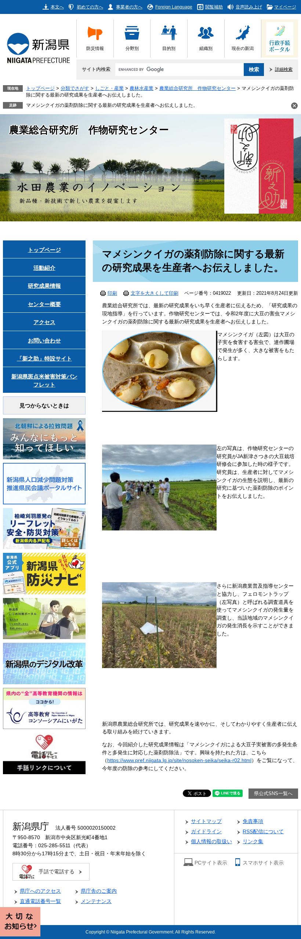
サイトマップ (206, 821)
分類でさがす (75, 88)
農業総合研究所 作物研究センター (197, 88)
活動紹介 (44, 268)
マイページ (285, 6)
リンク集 (253, 841)
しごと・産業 (109, 88)
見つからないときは (44, 405)
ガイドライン (206, 831)
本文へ (57, 6)
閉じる (294, 105)
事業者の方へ (129, 6)
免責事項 (253, 821)
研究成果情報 (44, 286)
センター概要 (44, 304)
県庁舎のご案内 (99, 891)
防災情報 (95, 48)
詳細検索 (284, 69)
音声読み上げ (249, 6)
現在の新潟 (243, 48)
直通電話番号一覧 (40, 901)
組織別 (206, 48)
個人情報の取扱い (211, 841)
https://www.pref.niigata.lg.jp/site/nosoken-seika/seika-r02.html (179, 760)
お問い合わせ (44, 340)
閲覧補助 (214, 6)
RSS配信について (263, 831)
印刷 (112, 293)
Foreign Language (173, 6)
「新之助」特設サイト (44, 358)
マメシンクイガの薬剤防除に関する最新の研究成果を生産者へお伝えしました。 (112, 105)
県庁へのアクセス (40, 891)
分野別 (132, 48)
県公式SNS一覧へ (273, 793)
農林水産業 (141, 88)
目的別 (168, 48)
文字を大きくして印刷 (154, 293)
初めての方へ (90, 6)
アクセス (44, 322)
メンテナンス (96, 901)
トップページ (40, 88)
